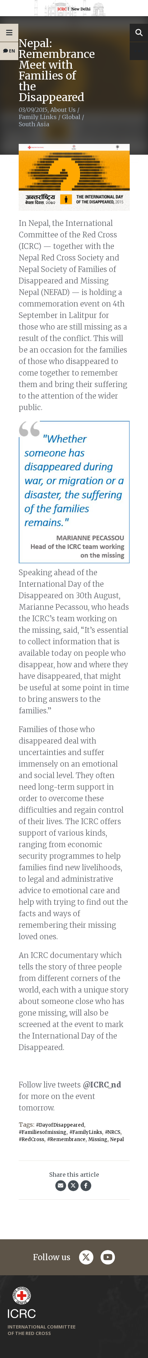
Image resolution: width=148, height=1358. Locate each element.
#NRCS (112, 1132)
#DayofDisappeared (60, 1125)
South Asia (34, 124)
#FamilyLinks (85, 1132)
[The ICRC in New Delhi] (74, 9)
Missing (97, 1139)
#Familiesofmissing (42, 1132)
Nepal (117, 1139)
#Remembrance (66, 1139)
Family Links (38, 117)
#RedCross (31, 1139)
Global (71, 117)
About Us (63, 109)
